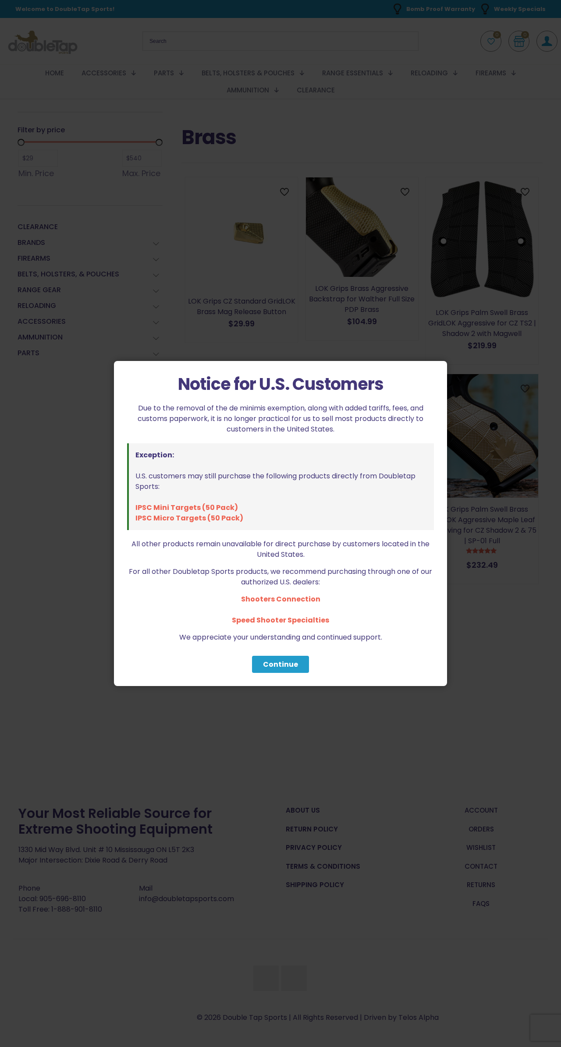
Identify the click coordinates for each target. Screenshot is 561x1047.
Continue (280, 664)
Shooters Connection (280, 599)
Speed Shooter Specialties (280, 620)
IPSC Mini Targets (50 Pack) (186, 507)
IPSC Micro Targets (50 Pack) (189, 518)
